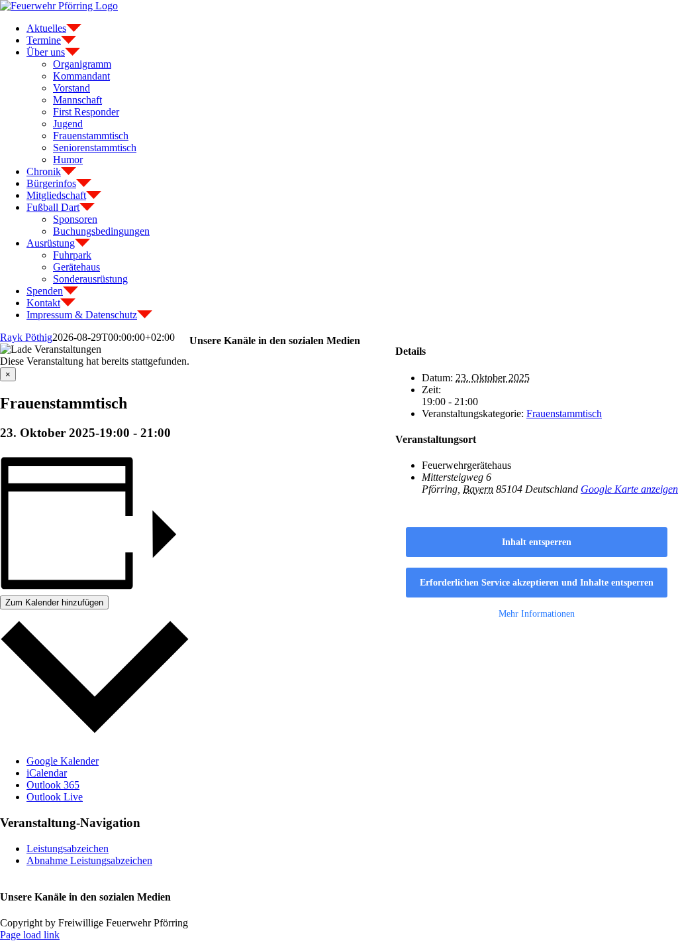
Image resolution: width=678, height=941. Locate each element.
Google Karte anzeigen (629, 489)
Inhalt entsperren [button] (536, 542)
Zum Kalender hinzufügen (54, 602)
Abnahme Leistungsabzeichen (89, 860)
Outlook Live (54, 796)
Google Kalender (62, 761)
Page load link (30, 934)
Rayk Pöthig (26, 337)
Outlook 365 (52, 784)
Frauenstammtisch (564, 413)
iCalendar (46, 773)
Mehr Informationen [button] (537, 614)
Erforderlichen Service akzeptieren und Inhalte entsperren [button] (537, 583)
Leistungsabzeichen (67, 848)
